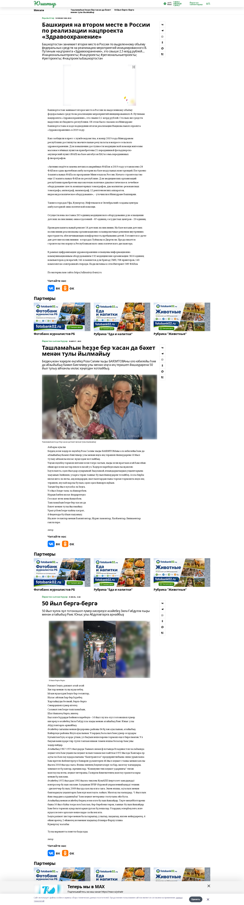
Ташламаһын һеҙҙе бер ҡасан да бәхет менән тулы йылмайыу (91, 11)
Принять (195, 899)
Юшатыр (44, 3)
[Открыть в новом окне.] (54, 288)
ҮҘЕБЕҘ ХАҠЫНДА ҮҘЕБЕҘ (177, 3)
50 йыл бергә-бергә (124, 10)
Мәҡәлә (39, 10)
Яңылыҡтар (48, 18)
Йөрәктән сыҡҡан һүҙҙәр (196, 3)
